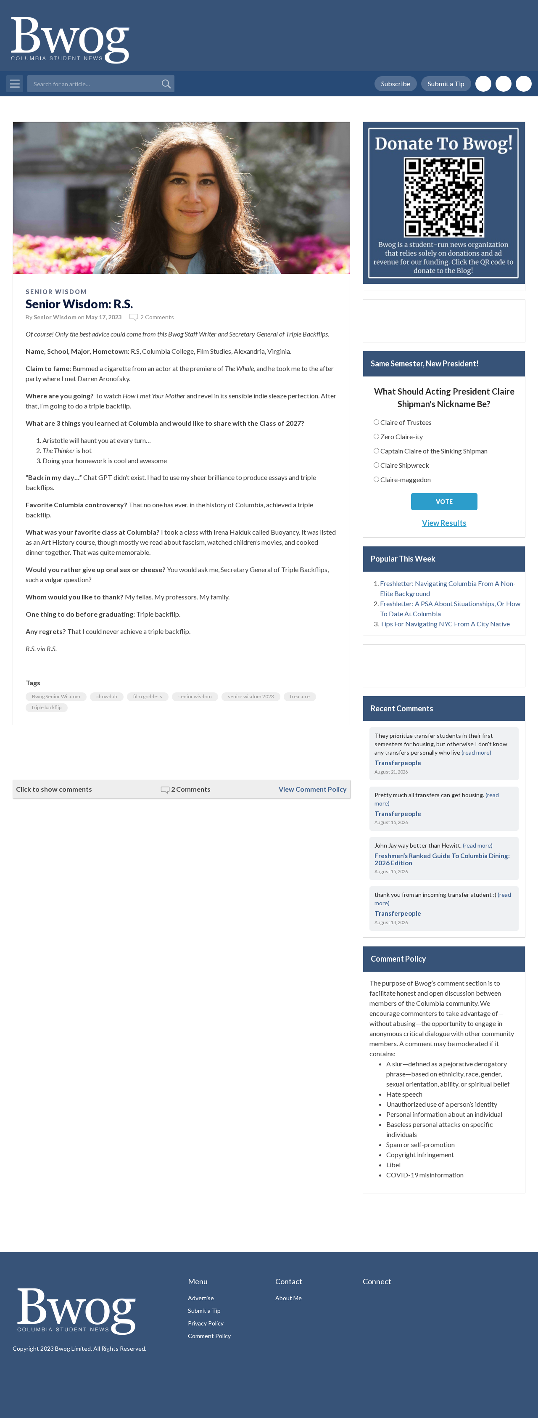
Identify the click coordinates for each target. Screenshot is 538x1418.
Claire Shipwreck (404, 465)
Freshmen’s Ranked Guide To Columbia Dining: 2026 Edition (442, 859)
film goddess (147, 696)
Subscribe (395, 83)
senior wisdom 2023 (251, 696)
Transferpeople (397, 762)
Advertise (201, 1297)
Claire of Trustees (406, 422)
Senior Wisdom (56, 291)
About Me (288, 1297)
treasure (300, 696)
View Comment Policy (313, 789)
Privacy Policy (206, 1323)
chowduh (106, 696)
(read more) (476, 752)
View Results (444, 522)
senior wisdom (195, 696)
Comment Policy (209, 1335)
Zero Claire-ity (401, 436)
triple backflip (46, 707)
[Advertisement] (181, 752)
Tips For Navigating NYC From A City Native (445, 624)
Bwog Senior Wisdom (56, 696)
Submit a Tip (446, 83)
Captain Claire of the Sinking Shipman (434, 451)
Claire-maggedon (405, 479)
